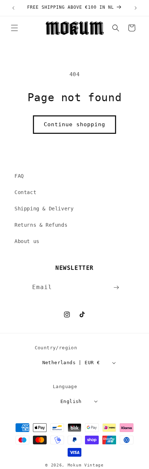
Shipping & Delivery (43, 208)
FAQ (19, 176)
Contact (25, 192)
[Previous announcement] (13, 8)
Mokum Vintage (86, 465)
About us (26, 241)
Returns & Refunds (40, 225)
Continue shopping (74, 124)
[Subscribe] (116, 287)
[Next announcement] (136, 8)
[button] (14, 28)
